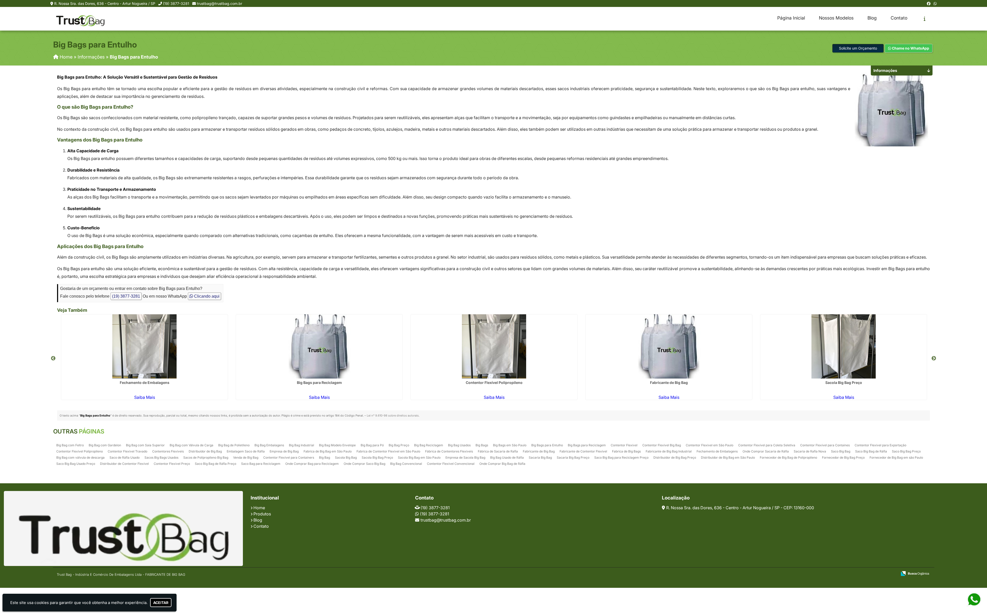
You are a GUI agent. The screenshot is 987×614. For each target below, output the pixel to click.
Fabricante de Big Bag (669, 382)
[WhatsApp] (935, 3)
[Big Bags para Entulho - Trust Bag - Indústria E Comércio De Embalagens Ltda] (80, 19)
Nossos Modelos (836, 18)
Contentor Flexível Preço (172, 464)
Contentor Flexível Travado (127, 451)
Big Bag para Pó (372, 445)
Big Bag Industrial (301, 445)
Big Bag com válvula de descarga (80, 457)
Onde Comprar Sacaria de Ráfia (766, 451)
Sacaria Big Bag (540, 457)
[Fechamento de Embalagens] (144, 346)
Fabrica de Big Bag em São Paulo (328, 451)
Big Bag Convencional (406, 464)
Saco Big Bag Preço (906, 451)
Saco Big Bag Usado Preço (75, 464)
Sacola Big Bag (346, 457)
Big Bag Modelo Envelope (337, 445)
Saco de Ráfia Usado (124, 457)
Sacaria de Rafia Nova (810, 451)
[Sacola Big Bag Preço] (843, 346)
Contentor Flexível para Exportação (880, 445)
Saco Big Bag (840, 451)
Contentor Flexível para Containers (288, 457)
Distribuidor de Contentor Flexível (124, 464)
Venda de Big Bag (245, 457)
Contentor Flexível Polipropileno (494, 382)
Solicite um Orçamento (858, 48)
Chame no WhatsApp (910, 48)
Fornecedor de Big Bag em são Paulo (896, 457)
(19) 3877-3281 (176, 3)
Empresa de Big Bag (284, 451)
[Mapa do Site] (842, 574)
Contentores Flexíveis (168, 451)
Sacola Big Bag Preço (843, 382)
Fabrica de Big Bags (626, 451)
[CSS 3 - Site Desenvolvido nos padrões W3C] (873, 574)
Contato (899, 18)
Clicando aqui (206, 296)
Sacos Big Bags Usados (161, 457)
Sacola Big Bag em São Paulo (419, 457)
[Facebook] (928, 3)
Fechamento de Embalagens (144, 382)
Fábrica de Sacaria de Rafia (498, 451)
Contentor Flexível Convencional (450, 464)
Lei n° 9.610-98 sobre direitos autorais (393, 415)
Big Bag (324, 457)
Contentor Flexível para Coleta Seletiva (766, 445)
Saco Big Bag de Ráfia (871, 451)
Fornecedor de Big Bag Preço (843, 457)
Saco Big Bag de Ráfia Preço (215, 464)
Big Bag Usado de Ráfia (507, 457)
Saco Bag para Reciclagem (260, 464)
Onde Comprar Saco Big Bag (364, 464)
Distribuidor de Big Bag (205, 451)
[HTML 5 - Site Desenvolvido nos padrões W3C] (856, 574)
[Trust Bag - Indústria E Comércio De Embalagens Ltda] (123, 528)
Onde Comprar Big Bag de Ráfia (502, 464)
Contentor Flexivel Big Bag (661, 445)
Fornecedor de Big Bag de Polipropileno (788, 457)
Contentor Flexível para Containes (825, 445)
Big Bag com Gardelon (105, 445)
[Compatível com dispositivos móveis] (891, 574)
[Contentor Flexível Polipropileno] (494, 346)
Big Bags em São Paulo (509, 445)
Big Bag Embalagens (269, 445)
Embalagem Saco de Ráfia (246, 451)
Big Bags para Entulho (547, 445)
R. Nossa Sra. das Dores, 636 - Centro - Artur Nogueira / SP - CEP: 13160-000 (740, 507)
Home (259, 507)
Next (933, 358)
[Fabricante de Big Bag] (669, 346)
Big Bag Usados (459, 445)
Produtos (262, 513)
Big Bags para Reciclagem (319, 382)
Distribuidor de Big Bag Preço (674, 457)
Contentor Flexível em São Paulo (709, 445)
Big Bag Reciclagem (428, 445)
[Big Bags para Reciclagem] (319, 346)
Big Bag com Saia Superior (145, 445)
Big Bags (482, 445)
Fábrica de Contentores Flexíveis (449, 451)
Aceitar (160, 602)
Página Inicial (791, 18)
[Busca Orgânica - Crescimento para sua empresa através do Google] (915, 573)
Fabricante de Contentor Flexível (583, 451)
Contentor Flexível (624, 445)
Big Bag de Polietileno (234, 445)
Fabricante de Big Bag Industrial (669, 451)
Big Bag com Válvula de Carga (191, 445)
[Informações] (925, 18)
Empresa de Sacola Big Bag (465, 457)
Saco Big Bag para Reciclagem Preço (621, 457)
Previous (53, 358)
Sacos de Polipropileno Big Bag (205, 457)
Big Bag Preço (399, 445)
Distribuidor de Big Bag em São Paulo (728, 457)
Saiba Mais (144, 397)
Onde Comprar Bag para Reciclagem (312, 464)
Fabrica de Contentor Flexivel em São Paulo (388, 451)
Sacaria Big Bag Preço (573, 457)
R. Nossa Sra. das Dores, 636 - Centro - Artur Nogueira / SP (104, 3)
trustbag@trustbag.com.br (219, 3)
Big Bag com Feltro (70, 445)
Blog (872, 18)
